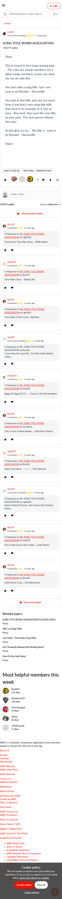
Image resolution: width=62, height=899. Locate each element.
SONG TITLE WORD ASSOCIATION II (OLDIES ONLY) (29, 620)
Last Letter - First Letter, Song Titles (19, 638)
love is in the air (11, 171)
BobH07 (15, 689)
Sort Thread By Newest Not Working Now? (23, 647)
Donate (3, 755)
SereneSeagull (18, 708)
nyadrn (10, 32)
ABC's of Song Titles (12, 629)
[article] (31, 238)
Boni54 (10, 224)
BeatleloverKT (18, 698)
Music (8, 23)
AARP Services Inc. (9, 812)
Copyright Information (17, 857)
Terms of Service (14, 847)
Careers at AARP (8, 799)
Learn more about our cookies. (34, 878)
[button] (3, 7)
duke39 (11, 337)
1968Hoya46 (17, 726)
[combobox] (31, 14)
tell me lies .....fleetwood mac (37, 171)
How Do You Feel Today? (14, 656)
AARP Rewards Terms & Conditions (23, 854)
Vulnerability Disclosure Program (22, 860)
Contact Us (5, 779)
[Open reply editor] (31, 194)
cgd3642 (11, 262)
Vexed (14, 717)
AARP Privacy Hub (15, 844)
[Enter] (5, 14)
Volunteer (4, 758)
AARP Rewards (7, 766)
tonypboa (12, 376)
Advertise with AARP (10, 796)
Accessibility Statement (17, 850)
